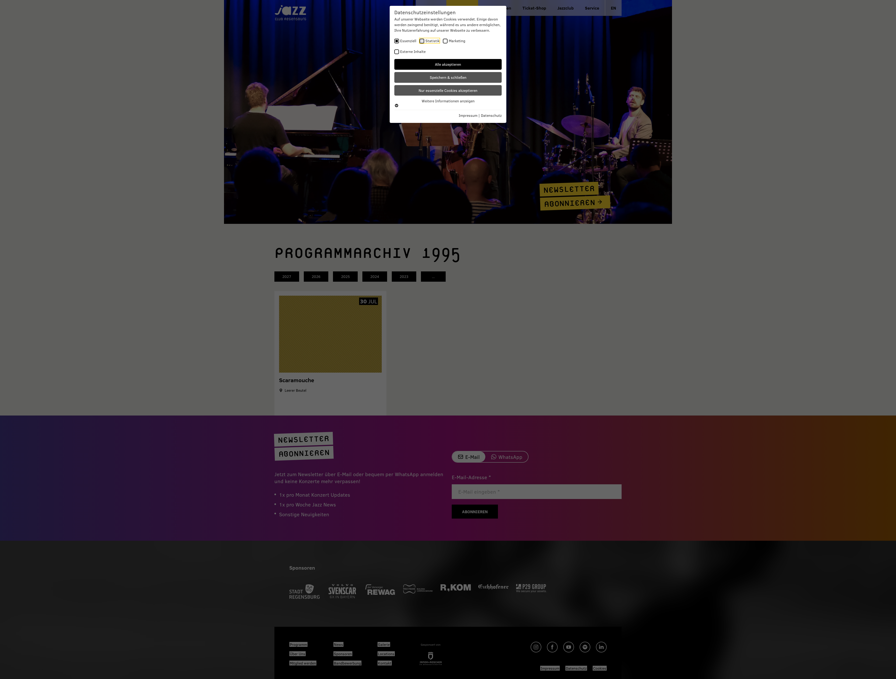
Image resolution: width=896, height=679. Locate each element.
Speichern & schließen (448, 77)
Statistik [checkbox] (432, 40)
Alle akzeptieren (448, 64)
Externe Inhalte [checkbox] (413, 51)
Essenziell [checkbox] (408, 40)
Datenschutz (491, 115)
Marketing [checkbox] (457, 40)
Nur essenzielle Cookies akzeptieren (448, 90)
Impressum (468, 115)
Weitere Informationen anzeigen (448, 100)
